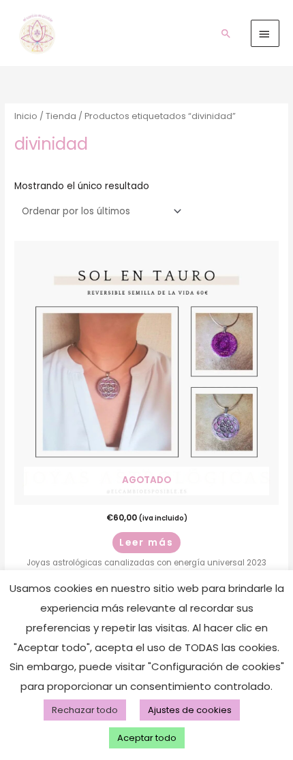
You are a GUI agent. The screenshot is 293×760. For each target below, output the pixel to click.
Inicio (25, 116)
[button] (226, 33)
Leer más (146, 542)
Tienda (61, 116)
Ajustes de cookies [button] (190, 710)
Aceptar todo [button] (146, 737)
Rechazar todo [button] (85, 710)
